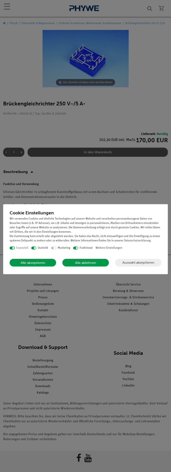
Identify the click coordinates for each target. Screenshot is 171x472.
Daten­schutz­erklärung (137, 240)
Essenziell (22, 248)
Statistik (43, 248)
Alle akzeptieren (33, 262)
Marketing (64, 248)
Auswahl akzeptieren (138, 262)
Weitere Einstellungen (109, 248)
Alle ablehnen (85, 262)
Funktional (86, 248)
